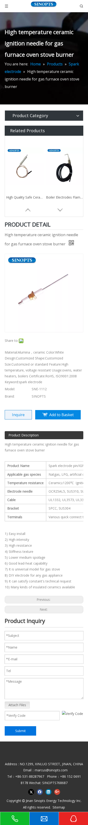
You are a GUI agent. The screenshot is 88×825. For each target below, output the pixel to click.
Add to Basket (61, 414)
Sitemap (59, 807)
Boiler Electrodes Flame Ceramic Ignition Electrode (65, 197)
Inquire (18, 414)
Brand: (10, 396)
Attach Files (17, 705)
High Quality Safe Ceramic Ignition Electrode (25, 197)
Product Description (23, 435)
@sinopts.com (57, 770)
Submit (20, 731)
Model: (10, 389)
